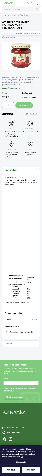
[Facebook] (4, 439)
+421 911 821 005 (13, 432)
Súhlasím (31, 470)
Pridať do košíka (23, 105)
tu (22, 457)
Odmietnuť (11, 470)
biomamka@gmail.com (15, 428)
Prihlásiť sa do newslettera (14, 397)
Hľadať (36, 9)
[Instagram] (10, 439)
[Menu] (39, 3)
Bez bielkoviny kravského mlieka (21, 332)
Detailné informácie (10, 88)
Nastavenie (21, 462)
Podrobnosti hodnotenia (32, 33)
